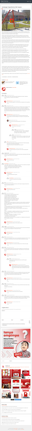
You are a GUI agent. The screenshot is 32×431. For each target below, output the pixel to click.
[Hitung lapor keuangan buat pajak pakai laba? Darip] (16, 374)
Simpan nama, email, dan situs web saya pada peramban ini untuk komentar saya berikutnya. (16, 322)
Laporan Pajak (13, 8)
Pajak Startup (4, 1)
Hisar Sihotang (6, 163)
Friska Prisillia (6, 8)
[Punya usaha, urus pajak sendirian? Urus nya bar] (6, 384)
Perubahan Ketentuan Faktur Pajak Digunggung (14, 419)
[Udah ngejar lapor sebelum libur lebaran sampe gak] (16, 393)
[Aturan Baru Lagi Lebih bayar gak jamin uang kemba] (25, 384)
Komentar (3, 310)
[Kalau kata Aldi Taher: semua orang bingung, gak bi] (6, 393)
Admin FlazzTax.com (10, 114)
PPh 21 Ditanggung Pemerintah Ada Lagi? (7, 412)
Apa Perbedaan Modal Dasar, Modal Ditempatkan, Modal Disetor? (16, 420)
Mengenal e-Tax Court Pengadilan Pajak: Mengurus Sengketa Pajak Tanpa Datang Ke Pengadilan (14, 410)
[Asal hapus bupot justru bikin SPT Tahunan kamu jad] (25, 393)
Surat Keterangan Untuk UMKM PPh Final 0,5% (10, 423)
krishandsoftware (4, 419)
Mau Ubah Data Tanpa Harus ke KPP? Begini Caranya (12, 422)
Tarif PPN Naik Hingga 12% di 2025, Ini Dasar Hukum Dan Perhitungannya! (11, 409)
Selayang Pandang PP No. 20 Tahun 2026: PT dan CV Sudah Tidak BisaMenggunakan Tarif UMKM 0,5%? (24, 83)
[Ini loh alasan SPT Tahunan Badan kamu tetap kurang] (16, 384)
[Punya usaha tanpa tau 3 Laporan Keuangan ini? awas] (6, 374)
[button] (28, 1)
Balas (5, 98)
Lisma (8, 141)
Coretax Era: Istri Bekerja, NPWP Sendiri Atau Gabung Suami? (10, 82)
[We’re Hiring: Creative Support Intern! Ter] (25, 374)
